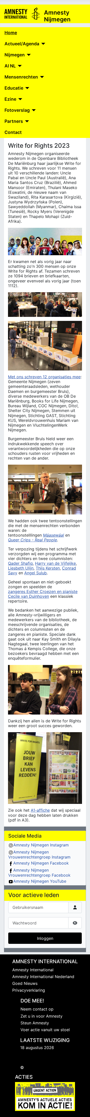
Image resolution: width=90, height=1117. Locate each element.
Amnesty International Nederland (43, 976)
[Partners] (26, 121)
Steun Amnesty (34, 1022)
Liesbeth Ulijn (21, 568)
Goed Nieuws (25, 983)
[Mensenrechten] (41, 77)
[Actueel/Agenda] (42, 44)
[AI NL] (19, 66)
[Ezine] (19, 99)
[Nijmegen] (28, 55)
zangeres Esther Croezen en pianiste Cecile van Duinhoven (43, 594)
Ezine (10, 99)
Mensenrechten (21, 77)
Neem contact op (37, 1009)
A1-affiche (40, 810)
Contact (13, 132)
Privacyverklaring (28, 990)
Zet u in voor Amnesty (41, 1016)
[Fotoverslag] (33, 110)
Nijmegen (14, 54)
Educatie (13, 88)
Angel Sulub (35, 572)
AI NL (10, 65)
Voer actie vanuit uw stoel (45, 1029)
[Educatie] (26, 88)
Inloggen (45, 938)
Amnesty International (33, 969)
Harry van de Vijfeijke (55, 563)
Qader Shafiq (20, 563)
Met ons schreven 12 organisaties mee (44, 376)
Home (10, 32)
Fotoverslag (17, 110)
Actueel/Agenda (21, 43)
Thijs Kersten (48, 568)
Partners (13, 121)
